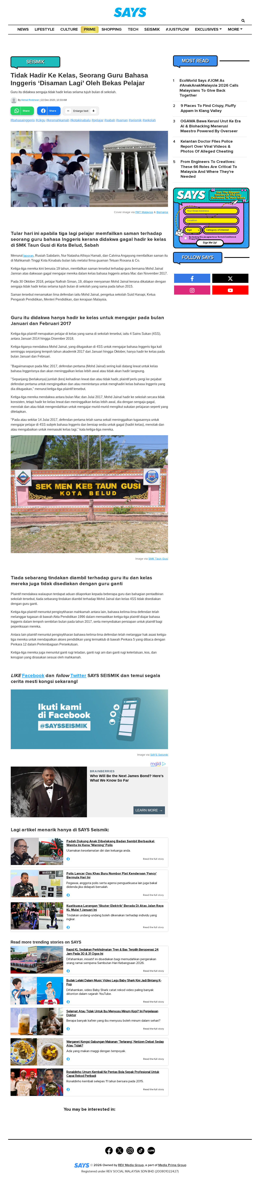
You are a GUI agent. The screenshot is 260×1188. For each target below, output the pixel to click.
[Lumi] (151, 1150)
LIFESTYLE (44, 29)
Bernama (162, 212)
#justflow (177, 29)
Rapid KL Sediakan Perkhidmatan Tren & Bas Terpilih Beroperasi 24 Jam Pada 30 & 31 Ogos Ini (112, 951)
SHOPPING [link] (112, 29)
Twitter (78, 676)
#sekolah (149, 120)
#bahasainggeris (23, 120)
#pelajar (97, 120)
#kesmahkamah (57, 120)
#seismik (135, 120)
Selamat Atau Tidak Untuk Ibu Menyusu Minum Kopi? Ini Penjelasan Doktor (112, 1013)
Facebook (33, 676)
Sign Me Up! (210, 242)
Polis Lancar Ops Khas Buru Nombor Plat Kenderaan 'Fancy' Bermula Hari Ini (111, 875)
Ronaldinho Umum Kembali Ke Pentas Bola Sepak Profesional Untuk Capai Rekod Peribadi (112, 1073)
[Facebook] (109, 1150)
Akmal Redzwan (30, 100)
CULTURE (69, 29)
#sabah (109, 120)
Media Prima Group (172, 1165)
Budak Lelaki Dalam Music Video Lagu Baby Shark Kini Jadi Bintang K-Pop (113, 982)
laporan (28, 255)
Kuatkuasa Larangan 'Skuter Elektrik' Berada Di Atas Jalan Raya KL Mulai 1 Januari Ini (115, 908)
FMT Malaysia (144, 212)
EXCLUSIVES (206, 29)
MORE (233, 29)
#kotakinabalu (80, 120)
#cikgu (40, 120)
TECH (133, 29)
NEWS (23, 29)
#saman (122, 120)
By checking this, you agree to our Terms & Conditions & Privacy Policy (212, 238)
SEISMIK (152, 29)
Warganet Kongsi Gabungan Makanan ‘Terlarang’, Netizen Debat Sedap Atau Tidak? (115, 1043)
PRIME (89, 29)
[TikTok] (140, 1150)
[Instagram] (130, 1150)
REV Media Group (131, 1165)
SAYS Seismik (159, 754)
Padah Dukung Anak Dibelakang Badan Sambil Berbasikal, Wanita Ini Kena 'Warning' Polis (110, 843)
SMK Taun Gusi (158, 558)
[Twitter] (119, 1150)
